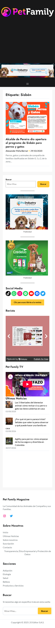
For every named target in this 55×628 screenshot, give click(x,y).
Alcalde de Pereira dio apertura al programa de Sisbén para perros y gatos (26, 142)
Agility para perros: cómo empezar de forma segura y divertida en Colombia (31, 442)
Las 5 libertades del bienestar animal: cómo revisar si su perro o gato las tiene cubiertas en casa (31, 405)
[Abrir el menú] (27, 84)
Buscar (9, 179)
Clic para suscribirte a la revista (27, 302)
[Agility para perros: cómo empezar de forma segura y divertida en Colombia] (9, 441)
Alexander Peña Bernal (17, 150)
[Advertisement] (27, 42)
